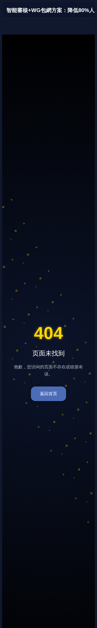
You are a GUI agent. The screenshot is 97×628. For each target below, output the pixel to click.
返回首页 (48, 393)
